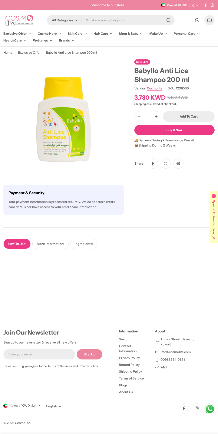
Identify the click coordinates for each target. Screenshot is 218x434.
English (51, 406)
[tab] (17, 244)
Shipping (140, 104)
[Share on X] (166, 163)
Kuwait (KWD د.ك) (180, 5)
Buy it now (174, 130)
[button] (213, 217)
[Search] (168, 20)
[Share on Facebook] (153, 163)
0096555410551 (173, 360)
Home (8, 52)
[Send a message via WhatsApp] (210, 409)
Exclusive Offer (29, 52)
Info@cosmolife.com (176, 352)
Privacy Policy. (89, 366)
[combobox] (111, 20)
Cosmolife (154, 88)
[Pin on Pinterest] (178, 163)
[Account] (196, 20)
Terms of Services (59, 366)
